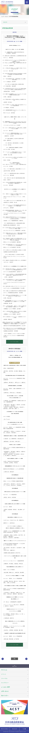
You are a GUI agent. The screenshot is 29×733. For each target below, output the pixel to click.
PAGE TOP (14, 666)
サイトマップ (14, 728)
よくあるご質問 (5, 687)
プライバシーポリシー (5, 728)
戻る (14, 658)
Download (13, 341)
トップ (2, 16)
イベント (6, 16)
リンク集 (24, 728)
